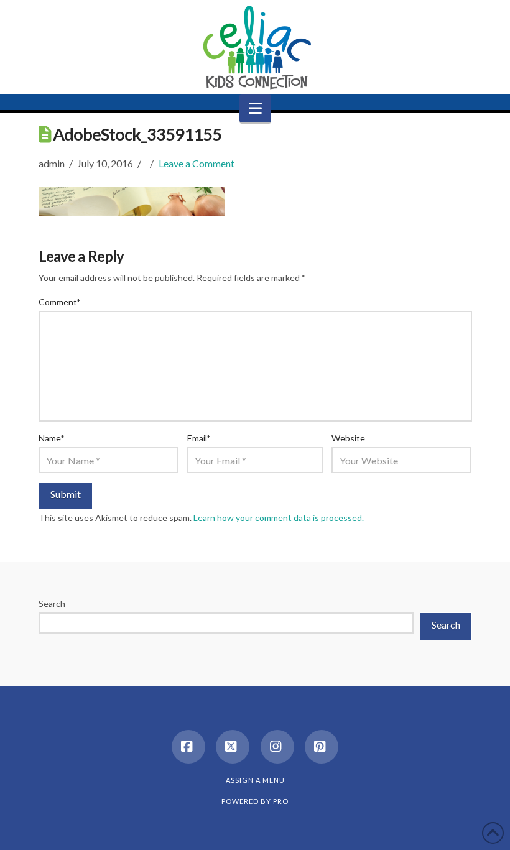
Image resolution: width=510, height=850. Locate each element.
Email (199, 438)
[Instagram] (277, 747)
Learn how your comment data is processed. (278, 517)
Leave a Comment (196, 163)
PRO (281, 801)
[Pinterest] (321, 747)
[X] (232, 747)
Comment (60, 302)
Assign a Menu (255, 780)
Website (348, 438)
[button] (255, 108)
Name (52, 438)
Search (52, 603)
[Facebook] (188, 747)
